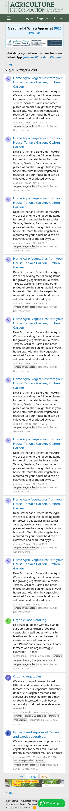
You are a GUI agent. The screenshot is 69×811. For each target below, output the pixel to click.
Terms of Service (37, 804)
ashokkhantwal (21, 712)
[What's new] (54, 18)
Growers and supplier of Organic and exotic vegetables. (36, 734)
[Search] (61, 18)
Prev (33, 776)
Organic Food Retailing (29, 620)
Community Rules (16, 804)
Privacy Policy (13, 807)
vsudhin (17, 122)
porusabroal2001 (22, 757)
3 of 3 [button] (44, 776)
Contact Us (12, 800)
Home (27, 807)
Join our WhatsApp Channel (42, 57)
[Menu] (8, 18)
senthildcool (19, 655)
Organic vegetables (27, 676)
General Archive (21, 130)
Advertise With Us (30, 800)
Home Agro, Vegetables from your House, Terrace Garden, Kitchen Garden (38, 82)
